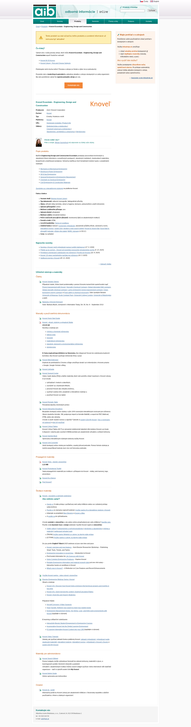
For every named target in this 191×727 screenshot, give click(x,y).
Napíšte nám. (106, 522)
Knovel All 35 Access (47, 60)
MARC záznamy (73, 231)
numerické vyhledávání (67, 226)
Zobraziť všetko (105, 264)
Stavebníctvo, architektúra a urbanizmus (61, 132)
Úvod (42, 21)
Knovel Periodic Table (50, 402)
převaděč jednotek (47, 231)
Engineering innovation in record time (60, 553)
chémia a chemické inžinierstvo (58, 332)
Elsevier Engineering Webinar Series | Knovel (58, 579)
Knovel (49, 113)
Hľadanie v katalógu (130, 7)
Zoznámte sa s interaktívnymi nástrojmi (49, 188)
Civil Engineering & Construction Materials (55, 182)
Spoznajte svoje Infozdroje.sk (142, 78)
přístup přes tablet (60, 231)
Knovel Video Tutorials (50, 637)
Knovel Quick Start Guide (51, 318)
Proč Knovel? (47, 482)
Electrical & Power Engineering (51, 172)
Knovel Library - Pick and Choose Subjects (55, 63)
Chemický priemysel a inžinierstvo (59, 129)
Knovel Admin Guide (49, 673)
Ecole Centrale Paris (66, 295)
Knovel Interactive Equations (52, 409)
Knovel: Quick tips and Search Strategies (61, 595)
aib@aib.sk (45, 719)
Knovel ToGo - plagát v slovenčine (54, 462)
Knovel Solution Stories (50, 282)
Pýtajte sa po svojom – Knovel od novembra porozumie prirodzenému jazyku (67, 250)
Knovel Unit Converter (50, 443)
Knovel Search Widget (50, 658)
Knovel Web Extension (50, 360)
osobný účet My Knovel (88, 420)
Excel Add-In (104, 228)
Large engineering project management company (85, 290)
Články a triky (113, 21)
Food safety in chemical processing (76, 292)
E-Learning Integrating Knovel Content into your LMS (65, 629)
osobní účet (58, 228)
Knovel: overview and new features (59, 547)
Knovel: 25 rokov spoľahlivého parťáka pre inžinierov (59, 255)
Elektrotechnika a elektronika (57, 126)
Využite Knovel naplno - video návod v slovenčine (59, 575)
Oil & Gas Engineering (48, 174)
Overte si (50, 504)
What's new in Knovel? (55, 568)
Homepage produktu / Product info (59, 123)
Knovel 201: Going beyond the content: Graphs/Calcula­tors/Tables (70, 592)
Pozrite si (50, 510)
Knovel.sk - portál (48, 690)
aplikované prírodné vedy (63, 531)
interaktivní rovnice (47, 228)
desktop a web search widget (73, 228)
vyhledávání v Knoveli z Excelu (97, 642)
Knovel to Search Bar (92, 228)
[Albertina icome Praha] (141, 1)
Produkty (44, 26)
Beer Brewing (68, 513)
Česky (146, 1)
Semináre (95, 21)
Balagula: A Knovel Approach (52, 302)
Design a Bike (80, 513)
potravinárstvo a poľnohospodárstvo (70, 529)
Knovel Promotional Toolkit (51, 469)
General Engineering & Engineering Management (57, 177)
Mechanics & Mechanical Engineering (53, 169)
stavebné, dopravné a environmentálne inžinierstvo (65, 344)
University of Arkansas (50, 295)
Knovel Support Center (50, 373)
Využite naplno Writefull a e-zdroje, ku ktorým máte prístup (73, 534)
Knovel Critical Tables (50, 426)
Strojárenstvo (80, 132)
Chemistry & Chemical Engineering (52, 180)
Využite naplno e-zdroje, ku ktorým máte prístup (70, 538)
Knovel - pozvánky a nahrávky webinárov (56, 496)
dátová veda (51, 335)
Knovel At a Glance (49, 478)
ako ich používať (58, 422)
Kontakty (149, 21)
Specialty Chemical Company (76, 287)
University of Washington (102, 295)
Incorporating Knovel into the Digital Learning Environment (67, 626)
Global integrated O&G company (99, 287)
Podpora (131, 21)
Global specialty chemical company (54, 290)
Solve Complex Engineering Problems (60, 559)
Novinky (60, 21)
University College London (83, 295)
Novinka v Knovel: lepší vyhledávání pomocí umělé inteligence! (62, 247)
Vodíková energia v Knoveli (50, 258)
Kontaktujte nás (73, 85)
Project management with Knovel (54, 287)
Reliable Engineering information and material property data (68, 562)
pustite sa (51, 516)
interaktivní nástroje (64, 642)
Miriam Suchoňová (61, 143)
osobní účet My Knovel (50, 645)
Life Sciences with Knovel (75, 556)
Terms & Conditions (62, 223)
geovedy (50, 338)
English (156, 1)
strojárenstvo (51, 347)
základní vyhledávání (88, 639)
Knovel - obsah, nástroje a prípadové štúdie (57, 322)
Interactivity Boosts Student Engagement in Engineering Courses (69, 623)
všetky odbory (52, 529)
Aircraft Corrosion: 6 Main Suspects (59, 605)
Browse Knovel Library (59, 199)
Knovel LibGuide (48, 369)
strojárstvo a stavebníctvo (93, 529)
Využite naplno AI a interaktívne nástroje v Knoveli (92, 510)
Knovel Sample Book (49, 436)
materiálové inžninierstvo (55, 341)
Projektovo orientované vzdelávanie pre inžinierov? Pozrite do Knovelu (65, 253)
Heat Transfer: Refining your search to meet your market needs (69, 608)
